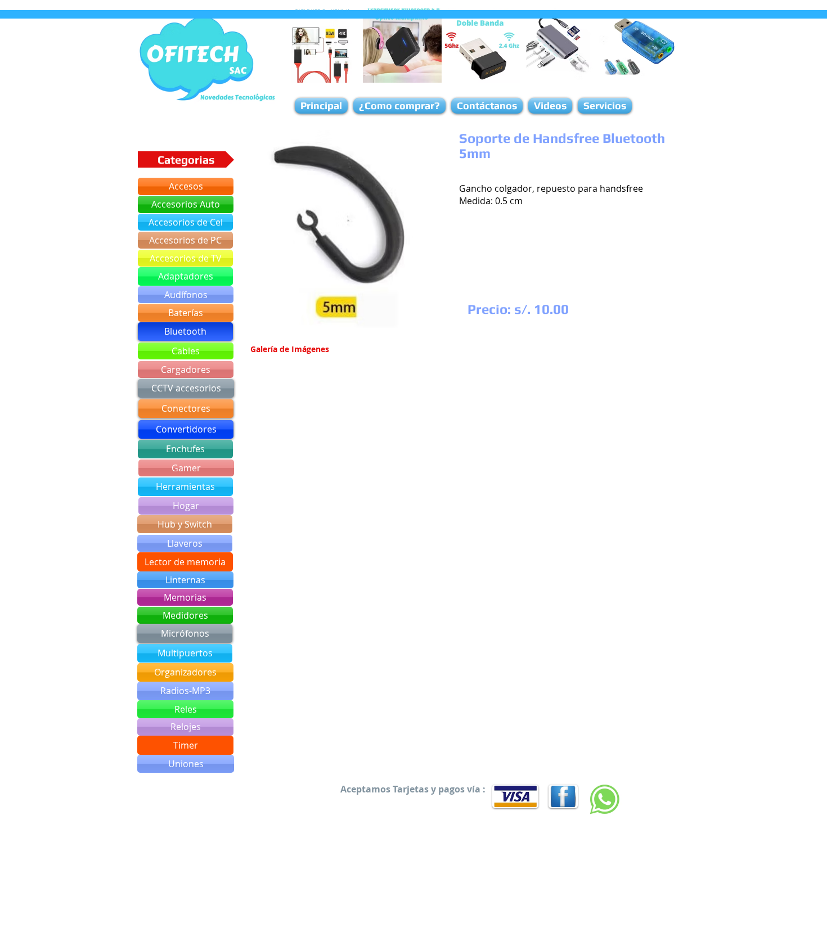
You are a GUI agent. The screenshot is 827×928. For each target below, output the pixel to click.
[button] (339, 232)
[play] (405, 324)
